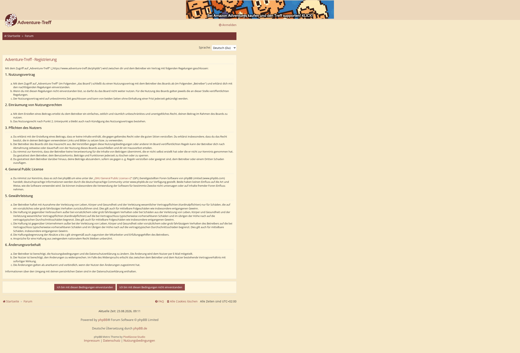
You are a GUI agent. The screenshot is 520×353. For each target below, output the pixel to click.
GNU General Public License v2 (113, 178)
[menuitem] (182, 301)
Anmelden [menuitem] (229, 25)
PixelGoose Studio (134, 337)
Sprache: (205, 47)
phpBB (103, 320)
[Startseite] (28, 21)
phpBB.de (140, 328)
